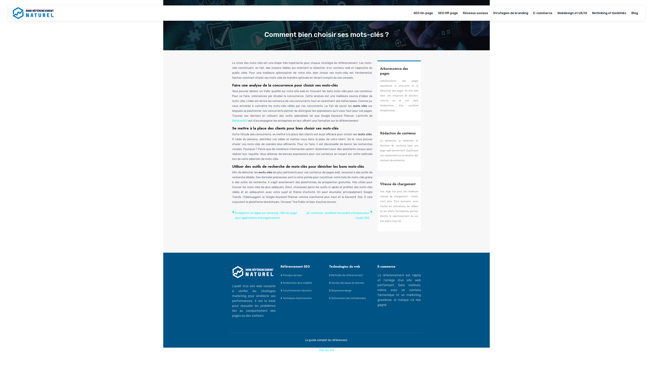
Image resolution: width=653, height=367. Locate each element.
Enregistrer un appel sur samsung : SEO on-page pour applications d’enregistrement (266, 215)
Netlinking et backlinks (609, 13)
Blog (634, 13)
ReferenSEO (240, 120)
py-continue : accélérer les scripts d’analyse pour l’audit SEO (338, 215)
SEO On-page (423, 13)
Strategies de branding (510, 13)
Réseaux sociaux (475, 13)
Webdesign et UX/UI (572, 13)
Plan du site (326, 350)
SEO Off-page (448, 13)
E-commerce (542, 13)
